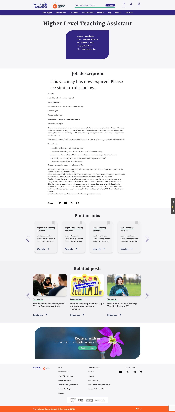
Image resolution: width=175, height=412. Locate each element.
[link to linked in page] (141, 372)
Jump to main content (11, 3)
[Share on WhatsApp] (77, 202)
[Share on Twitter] (71, 202)
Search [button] (110, 5)
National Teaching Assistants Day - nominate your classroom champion (87, 306)
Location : (81, 36)
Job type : (80, 46)
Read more (38, 315)
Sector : (80, 39)
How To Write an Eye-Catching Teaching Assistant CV (122, 305)
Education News (76, 299)
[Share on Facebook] (65, 202)
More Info (41, 249)
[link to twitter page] (127, 372)
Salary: (79, 49)
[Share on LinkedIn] (60, 202)
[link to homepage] (49, 5)
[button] (28, 239)
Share (50, 203)
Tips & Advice (38, 299)
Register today (87, 348)
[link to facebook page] (120, 372)
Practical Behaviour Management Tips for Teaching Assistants (49, 305)
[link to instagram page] (134, 372)
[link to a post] (50, 285)
